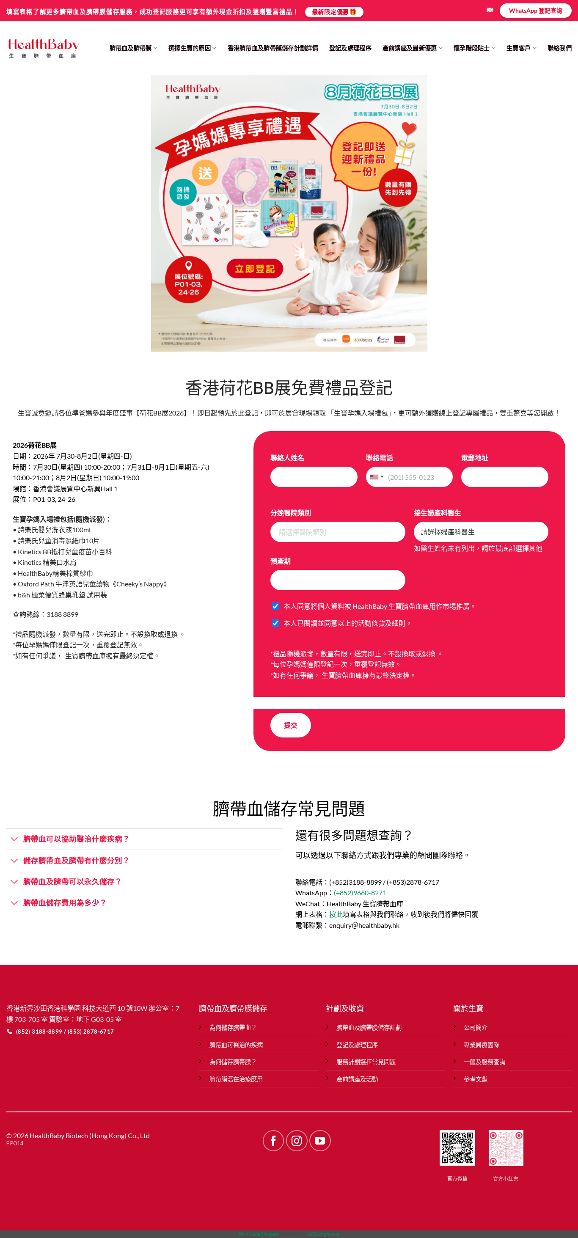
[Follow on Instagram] (296, 1140)
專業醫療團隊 (481, 1044)
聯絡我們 (560, 48)
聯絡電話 (379, 458)
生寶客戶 (518, 48)
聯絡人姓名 (287, 458)
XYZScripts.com (323, 1234)
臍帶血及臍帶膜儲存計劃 (369, 1027)
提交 (290, 725)
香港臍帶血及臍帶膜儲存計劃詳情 (273, 48)
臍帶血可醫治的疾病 (236, 1044)
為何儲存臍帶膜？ (233, 1061)
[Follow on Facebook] (273, 1140)
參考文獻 (475, 1079)
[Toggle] (14, 840)
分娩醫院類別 (290, 513)
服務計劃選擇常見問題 (366, 1061)
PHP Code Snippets (259, 1234)
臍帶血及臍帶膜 (131, 48)
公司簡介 (475, 1027)
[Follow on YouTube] (319, 1140)
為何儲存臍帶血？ (233, 1027)
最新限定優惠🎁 (334, 11)
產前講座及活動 (357, 1079)
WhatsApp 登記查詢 (535, 10)
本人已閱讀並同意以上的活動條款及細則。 (347, 623)
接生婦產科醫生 (437, 513)
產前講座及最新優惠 (410, 48)
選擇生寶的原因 (189, 48)
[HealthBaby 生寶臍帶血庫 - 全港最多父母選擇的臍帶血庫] (43, 48)
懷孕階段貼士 (472, 48)
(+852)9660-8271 (360, 893)
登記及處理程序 (350, 48)
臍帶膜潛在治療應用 (236, 1079)
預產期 (280, 561)
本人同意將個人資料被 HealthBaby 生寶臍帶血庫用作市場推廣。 (379, 606)
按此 (336, 914)
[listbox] (337, 532)
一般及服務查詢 (484, 1061)
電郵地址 (474, 458)
